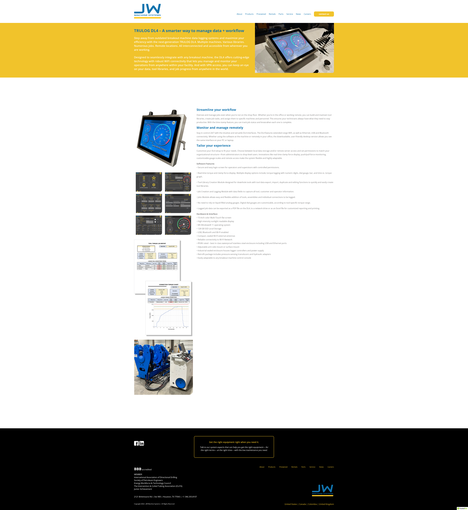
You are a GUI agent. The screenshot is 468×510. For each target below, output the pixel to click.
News (298, 14)
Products (249, 14)
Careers (307, 14)
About (239, 14)
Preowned (261, 14)
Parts (281, 14)
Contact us (324, 14)
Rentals (272, 14)
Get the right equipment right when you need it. (234, 442)
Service (289, 14)
